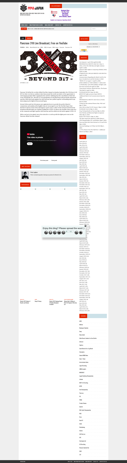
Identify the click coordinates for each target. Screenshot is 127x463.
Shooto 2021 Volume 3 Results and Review (25, 302)
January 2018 (82, 269)
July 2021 (81, 190)
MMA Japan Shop (49, 25)
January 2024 (82, 153)
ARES (80, 321)
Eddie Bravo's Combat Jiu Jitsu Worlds (88, 338)
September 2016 (83, 297)
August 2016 (82, 299)
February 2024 (83, 151)
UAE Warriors (82, 434)
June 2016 (82, 303)
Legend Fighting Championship (86, 376)
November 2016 (83, 295)
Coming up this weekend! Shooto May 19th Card (92, 103)
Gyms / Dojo (24, 25)
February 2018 (83, 267)
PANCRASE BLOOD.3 (85, 92)
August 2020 (82, 211)
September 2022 (83, 175)
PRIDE (80, 400)
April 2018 (82, 263)
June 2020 (82, 215)
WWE (80, 451)
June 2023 (82, 162)
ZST (80, 455)
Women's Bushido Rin (84, 448)
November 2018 (83, 250)
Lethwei (81, 379)
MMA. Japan (55, 47)
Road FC (81, 420)
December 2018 (83, 248)
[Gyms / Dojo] (95, 1)
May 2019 (82, 239)
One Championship (68, 299)
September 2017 (83, 277)
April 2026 (82, 141)
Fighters (81, 345)
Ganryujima (81, 352)
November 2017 (83, 273)
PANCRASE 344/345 (84, 109)
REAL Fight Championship (85, 410)
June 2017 (82, 282)
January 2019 (82, 247)
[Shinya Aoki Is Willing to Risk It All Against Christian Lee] (70, 297)
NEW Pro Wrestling (83, 383)
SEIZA (80, 424)
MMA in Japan (47, 47)
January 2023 (82, 171)
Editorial (81, 342)
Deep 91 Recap (38, 301)
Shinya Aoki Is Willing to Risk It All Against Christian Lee (70, 302)
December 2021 (83, 183)
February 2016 (83, 310)
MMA (41, 47)
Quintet (81, 407)
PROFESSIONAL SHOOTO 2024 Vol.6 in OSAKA (92, 99)
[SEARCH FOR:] (98, 28)
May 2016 (82, 305)
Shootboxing (82, 427)
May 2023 (82, 164)
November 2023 (83, 154)
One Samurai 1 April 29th (86, 62)
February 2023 (83, 169)
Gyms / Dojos (82, 359)
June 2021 (82, 192)
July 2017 (81, 280)
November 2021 (83, 184)
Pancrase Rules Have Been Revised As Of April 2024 (93, 122)
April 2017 (82, 286)
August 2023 (82, 158)
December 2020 (83, 203)
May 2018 (82, 262)
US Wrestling (82, 444)
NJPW (80, 386)
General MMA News (83, 355)
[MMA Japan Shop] (100, 1)
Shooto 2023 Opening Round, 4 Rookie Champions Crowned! (55, 302)
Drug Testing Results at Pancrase (88, 111)
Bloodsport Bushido (83, 328)
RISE (80, 413)
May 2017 (82, 284)
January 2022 (82, 181)
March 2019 (82, 243)
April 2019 (82, 241)
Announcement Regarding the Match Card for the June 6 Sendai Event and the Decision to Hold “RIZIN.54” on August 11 (92, 79)
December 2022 (83, 173)
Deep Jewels (82, 335)
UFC (80, 437)
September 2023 (83, 156)
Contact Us (58, 25)
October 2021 (83, 186)
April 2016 (82, 307)
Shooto (22, 299)
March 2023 (82, 168)
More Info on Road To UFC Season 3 (88, 107)
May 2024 (82, 145)
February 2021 (83, 200)
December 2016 (83, 294)
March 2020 (82, 220)
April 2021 (82, 196)
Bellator (81, 325)
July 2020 (81, 213)
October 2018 (83, 252)
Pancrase (62, 47)
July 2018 (81, 258)
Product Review (82, 403)
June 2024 (82, 143)
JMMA (27, 47)
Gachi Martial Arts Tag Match (86, 348)
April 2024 (82, 147)
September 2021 (83, 188)
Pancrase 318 (68, 47)
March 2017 (82, 288)
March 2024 (82, 149)
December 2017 (83, 271)
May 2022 (82, 177)
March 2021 (82, 198)
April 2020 (82, 218)
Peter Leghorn (34, 172)
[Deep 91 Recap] (41, 297)
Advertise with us (67, 25)
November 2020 (83, 205)
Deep (36, 299)
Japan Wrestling (83, 366)
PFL (80, 396)
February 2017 (83, 290)
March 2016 (82, 309)
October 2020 (83, 207)
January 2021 (82, 201)
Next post (54, 160)
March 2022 (82, 179)
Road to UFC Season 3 (85, 116)
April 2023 (82, 166)
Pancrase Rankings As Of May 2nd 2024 (89, 126)
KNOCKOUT (81, 372)
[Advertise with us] (106, 1)
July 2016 (81, 301)
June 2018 (82, 260)
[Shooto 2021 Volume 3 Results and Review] (26, 297)
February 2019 (83, 245)
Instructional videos (83, 362)
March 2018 (82, 265)
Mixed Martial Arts (34, 47)
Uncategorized (82, 441)
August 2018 (82, 256)
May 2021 (82, 194)
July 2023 (81, 160)
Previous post (44, 160)
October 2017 (83, 275)
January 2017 (82, 292)
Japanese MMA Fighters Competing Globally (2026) (93, 69)
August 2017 (82, 278)
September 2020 (83, 209)
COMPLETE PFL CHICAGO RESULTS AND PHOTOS (93, 73)
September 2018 (83, 254)
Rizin (80, 417)
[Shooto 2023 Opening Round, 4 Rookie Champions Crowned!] (56, 297)
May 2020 (82, 216)
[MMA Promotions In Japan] (98, 1)
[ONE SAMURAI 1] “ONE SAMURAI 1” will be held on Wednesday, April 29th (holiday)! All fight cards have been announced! (92, 84)
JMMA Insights (82, 369)
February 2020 (83, 222)
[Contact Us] (103, 1)
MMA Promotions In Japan (36, 25)
